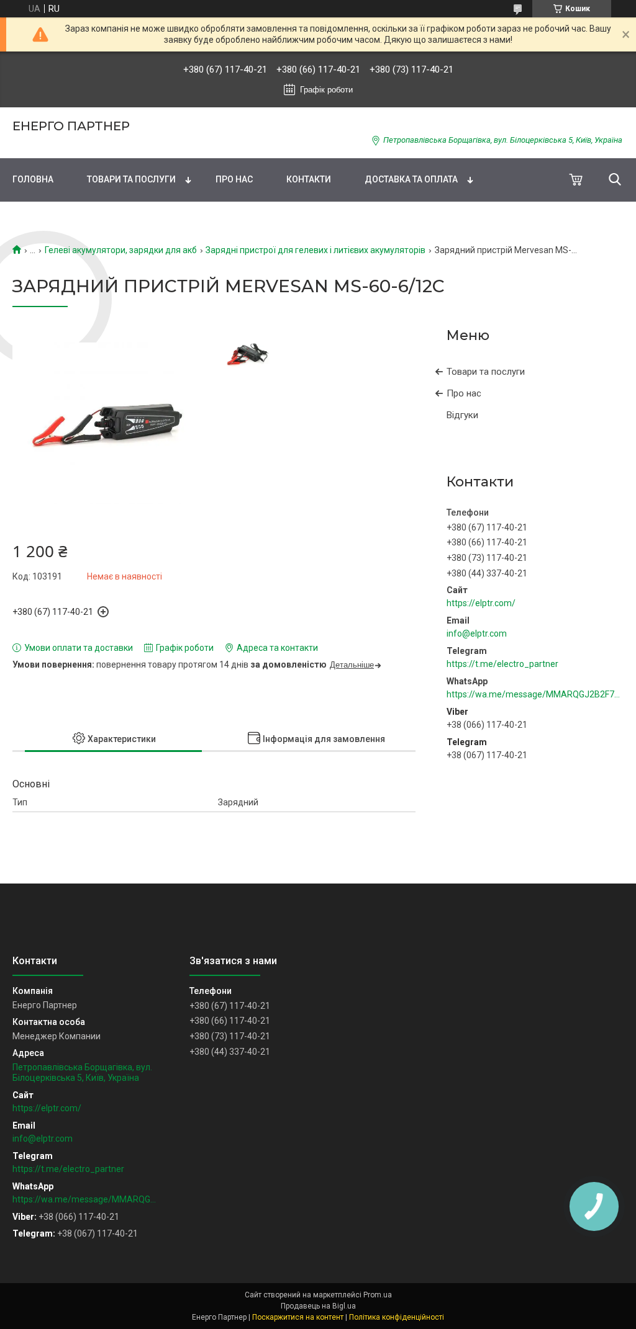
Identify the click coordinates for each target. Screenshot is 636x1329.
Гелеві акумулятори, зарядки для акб (121, 250)
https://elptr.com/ (481, 603)
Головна (32, 179)
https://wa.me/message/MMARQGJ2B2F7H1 (535, 694)
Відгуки (462, 415)
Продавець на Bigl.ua (318, 1306)
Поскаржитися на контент (297, 1317)
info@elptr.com (477, 633)
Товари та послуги (131, 179)
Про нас (234, 179)
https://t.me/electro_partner (502, 664)
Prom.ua (377, 1295)
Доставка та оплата (411, 179)
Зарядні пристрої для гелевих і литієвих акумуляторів (315, 250)
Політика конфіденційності (396, 1317)
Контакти (308, 179)
